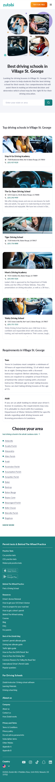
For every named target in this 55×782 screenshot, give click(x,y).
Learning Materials (9, 686)
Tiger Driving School (14, 237)
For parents (7, 630)
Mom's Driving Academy (16, 272)
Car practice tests (9, 555)
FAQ (4, 626)
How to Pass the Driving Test (13, 656)
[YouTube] (24, 762)
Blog (4, 622)
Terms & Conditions (10, 727)
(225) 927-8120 (12, 163)
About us (6, 709)
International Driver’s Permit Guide (16, 664)
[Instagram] (30, 762)
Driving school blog (10, 690)
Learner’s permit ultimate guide (14, 640)
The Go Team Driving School (17, 191)
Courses (6, 618)
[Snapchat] (44, 762)
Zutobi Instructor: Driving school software (18, 682)
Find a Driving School (11, 588)
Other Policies (8, 743)
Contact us (7, 713)
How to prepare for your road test (16, 606)
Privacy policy (8, 731)
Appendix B (7, 750)
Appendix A (7, 746)
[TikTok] (37, 762)
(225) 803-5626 (12, 279)
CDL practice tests (9, 559)
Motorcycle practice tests (12, 563)
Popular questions (9, 667)
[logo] (8, 4)
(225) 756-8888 (12, 244)
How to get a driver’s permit (13, 610)
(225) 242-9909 (12, 198)
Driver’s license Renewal (12, 599)
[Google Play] (27, 576)
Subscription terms (10, 739)
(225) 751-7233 (12, 324)
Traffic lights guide (9, 648)
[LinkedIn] (50, 762)
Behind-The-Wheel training (13, 614)
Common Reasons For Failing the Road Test (19, 660)
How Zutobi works (10, 716)
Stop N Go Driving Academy (17, 156)
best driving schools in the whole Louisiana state (20, 434)
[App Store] (27, 570)
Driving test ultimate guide (13, 644)
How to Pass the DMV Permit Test (16, 652)
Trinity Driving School (14, 318)
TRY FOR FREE (39, 4)
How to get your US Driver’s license (16, 603)
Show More (8, 525)
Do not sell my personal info (13, 735)
